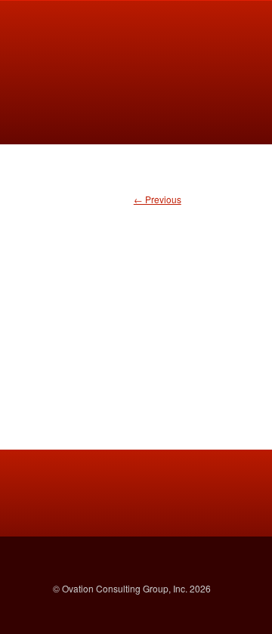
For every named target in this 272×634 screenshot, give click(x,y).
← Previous (157, 199)
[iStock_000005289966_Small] (136, 297)
